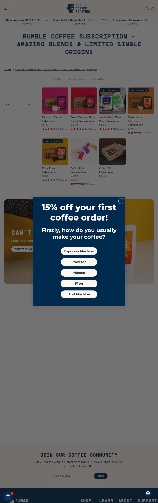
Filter (79, 283)
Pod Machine (79, 294)
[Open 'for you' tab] (148, 493)
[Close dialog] (121, 201)
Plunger (79, 273)
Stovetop (79, 262)
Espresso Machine (79, 251)
